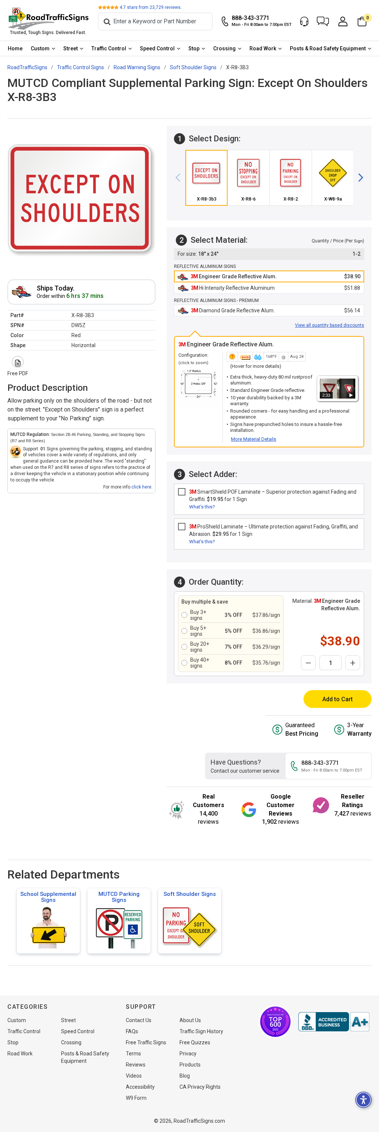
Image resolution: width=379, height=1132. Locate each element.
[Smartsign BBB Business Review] (333, 1021)
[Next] (357, 178)
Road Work (262, 48)
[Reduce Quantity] (308, 662)
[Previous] (180, 178)
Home (15, 48)
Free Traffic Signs (146, 1042)
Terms (133, 1054)
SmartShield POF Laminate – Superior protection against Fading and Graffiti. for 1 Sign (272, 495)
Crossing (224, 48)
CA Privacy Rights (200, 1087)
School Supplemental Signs (48, 897)
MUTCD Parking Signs (119, 897)
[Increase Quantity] (352, 662)
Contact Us (138, 1020)
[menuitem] (15, 48)
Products (190, 1065)
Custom (40, 48)
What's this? (202, 507)
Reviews (135, 1065)
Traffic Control (108, 48)
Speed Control (157, 48)
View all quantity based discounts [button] (329, 325)
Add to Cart (337, 699)
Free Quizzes (195, 1042)
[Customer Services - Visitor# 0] (304, 21)
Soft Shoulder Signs (190, 894)
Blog (185, 1076)
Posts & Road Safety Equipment (328, 48)
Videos (134, 1076)
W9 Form (136, 1098)
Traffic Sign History (201, 1031)
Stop (193, 48)
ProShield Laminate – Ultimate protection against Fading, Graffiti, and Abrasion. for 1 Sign (273, 530)
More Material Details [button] (253, 439)
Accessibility (140, 1087)
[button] (323, 21)
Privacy (188, 1054)
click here (141, 487)
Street (70, 48)
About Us (190, 1020)
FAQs (132, 1031)
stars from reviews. (151, 7)
